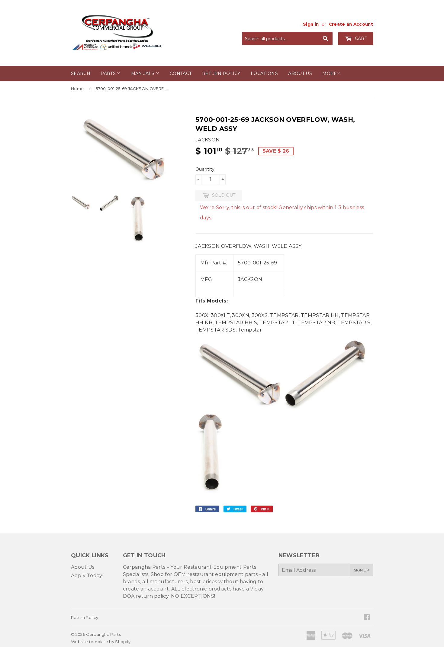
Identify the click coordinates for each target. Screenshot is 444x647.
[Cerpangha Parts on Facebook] (367, 617)
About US (300, 73)
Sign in (311, 24)
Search (80, 73)
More (329, 73)
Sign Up (361, 570)
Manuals (143, 73)
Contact (180, 73)
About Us (83, 567)
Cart (360, 38)
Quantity (205, 169)
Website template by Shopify (101, 641)
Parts (109, 73)
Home (77, 88)
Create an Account (351, 24)
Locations (264, 73)
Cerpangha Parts (103, 634)
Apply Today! (87, 575)
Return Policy (221, 73)
